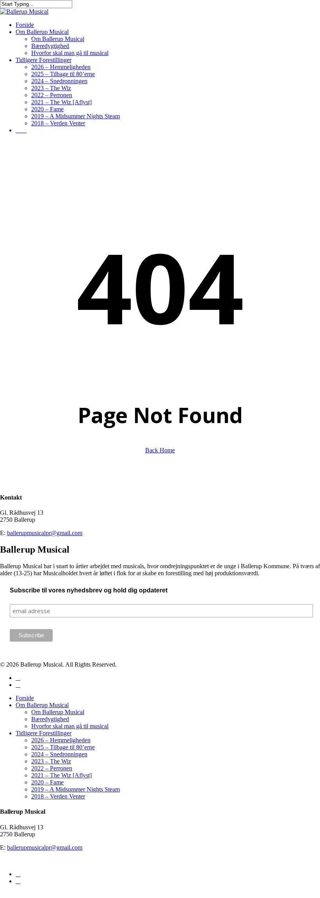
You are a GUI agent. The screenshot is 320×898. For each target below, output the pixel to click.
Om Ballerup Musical (42, 705)
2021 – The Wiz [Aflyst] (61, 775)
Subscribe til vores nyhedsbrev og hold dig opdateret (88, 590)
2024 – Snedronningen (59, 754)
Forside (25, 698)
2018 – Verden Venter (58, 796)
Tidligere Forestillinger (43, 733)
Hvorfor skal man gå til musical (69, 726)
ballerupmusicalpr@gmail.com (44, 533)
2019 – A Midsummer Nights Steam (75, 789)
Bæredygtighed (50, 719)
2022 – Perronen (51, 768)
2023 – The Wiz (51, 761)
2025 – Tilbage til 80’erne (63, 747)
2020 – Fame (47, 782)
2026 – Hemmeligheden (61, 740)
